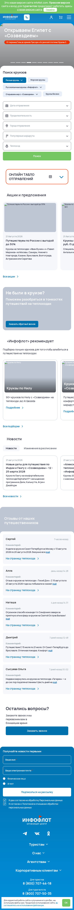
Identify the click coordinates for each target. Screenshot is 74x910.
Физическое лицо (17, 778)
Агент (11, 783)
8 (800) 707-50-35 (37, 893)
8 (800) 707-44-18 (37, 883)
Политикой (27, 803)
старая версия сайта (29, 9)
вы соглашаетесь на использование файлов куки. (31, 904)
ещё (48, 552)
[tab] (12, 62)
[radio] (4, 778)
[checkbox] (4, 800)
